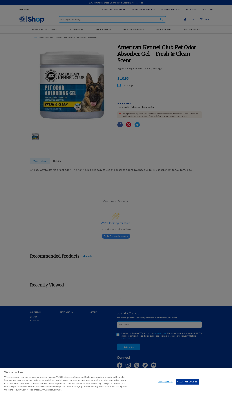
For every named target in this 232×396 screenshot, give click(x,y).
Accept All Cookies (187, 382)
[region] (116, 382)
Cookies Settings (165, 382)
